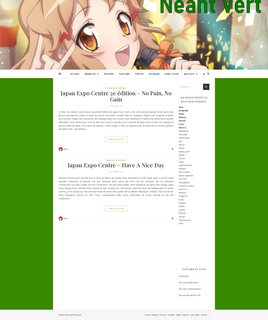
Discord (109, 73)
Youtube (124, 73)
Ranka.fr (90, 73)
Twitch (139, 73)
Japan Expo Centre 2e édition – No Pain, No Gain (116, 96)
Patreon (154, 73)
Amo (66, 149)
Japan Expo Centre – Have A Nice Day (116, 165)
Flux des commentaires (190, 288)
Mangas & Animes (116, 88)
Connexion (184, 276)
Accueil (75, 73)
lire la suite (116, 139)
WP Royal (77, 315)
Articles (189, 73)
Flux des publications (188, 282)
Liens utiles (171, 73)
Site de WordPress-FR (189, 295)
